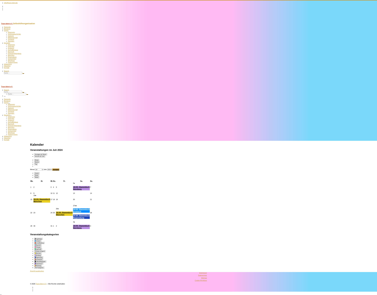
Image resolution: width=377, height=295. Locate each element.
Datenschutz (202, 275)
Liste (39, 156)
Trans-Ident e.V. (41, 284)
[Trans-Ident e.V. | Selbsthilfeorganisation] (12, 21)
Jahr (45, 169)
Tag (36, 164)
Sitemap (204, 278)
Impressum (203, 273)
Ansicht (37, 271)
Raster (40, 154)
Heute (36, 175)
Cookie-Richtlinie (201, 280)
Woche (37, 162)
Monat (36, 160)
